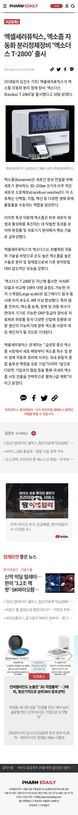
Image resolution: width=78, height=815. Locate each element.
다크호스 (39, 676)
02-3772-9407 (56, 793)
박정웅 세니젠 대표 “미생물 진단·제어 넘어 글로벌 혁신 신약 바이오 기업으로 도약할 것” (39, 712)
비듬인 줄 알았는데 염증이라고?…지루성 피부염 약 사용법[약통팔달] (39, 612)
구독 (56, 6)
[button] (70, 656)
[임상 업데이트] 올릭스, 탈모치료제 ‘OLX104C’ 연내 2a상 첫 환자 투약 (39, 445)
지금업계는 (12, 21)
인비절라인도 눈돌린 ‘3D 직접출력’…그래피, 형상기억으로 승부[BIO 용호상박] (39, 689)
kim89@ (22, 433)
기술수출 (26, 569)
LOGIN (67, 6)
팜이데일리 (10, 569)
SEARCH (73, 6)
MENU (5, 6)
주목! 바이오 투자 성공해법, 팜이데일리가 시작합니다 (39, 527)
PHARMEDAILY (21, 5)
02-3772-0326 (29, 793)
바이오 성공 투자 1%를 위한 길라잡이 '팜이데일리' (46, 768)
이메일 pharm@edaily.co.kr (47, 797)
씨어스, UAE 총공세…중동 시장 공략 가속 (34, 451)
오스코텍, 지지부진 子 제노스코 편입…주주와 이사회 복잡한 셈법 (39, 462)
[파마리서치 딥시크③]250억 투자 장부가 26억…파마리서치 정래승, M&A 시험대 (39, 735)
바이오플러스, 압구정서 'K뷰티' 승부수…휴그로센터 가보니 (39, 620)
